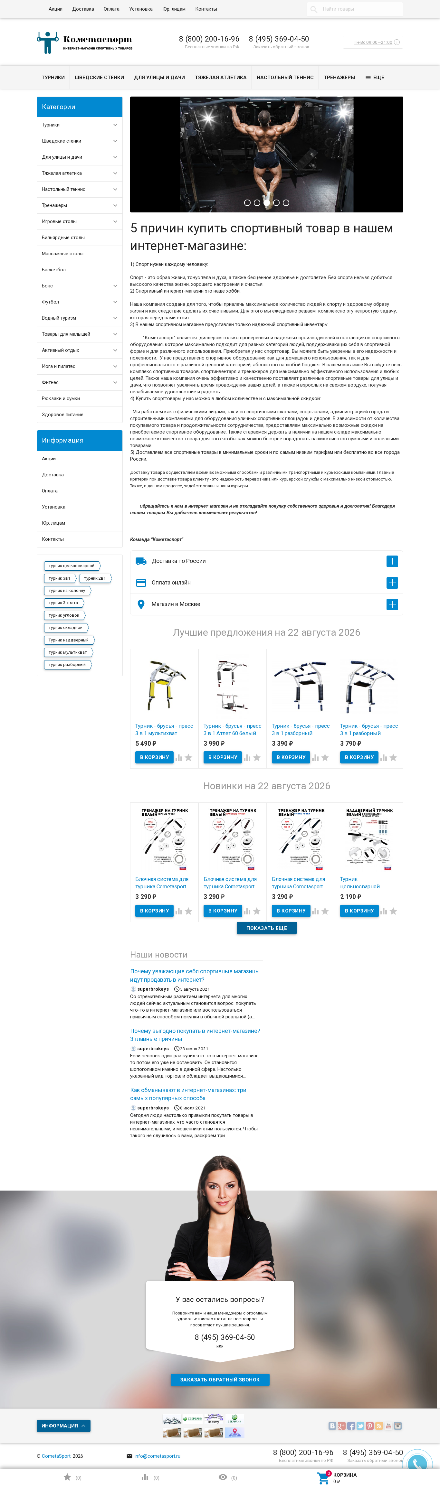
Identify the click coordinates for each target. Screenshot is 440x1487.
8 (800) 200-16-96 (209, 38)
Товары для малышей (66, 334)
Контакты (206, 9)
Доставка (83, 9)
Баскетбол (54, 270)
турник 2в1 (95, 578)
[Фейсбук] (352, 1426)
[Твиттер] (361, 1426)
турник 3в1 (59, 578)
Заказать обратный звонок (281, 46)
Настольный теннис (285, 77)
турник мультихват (68, 652)
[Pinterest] (370, 1426)
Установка (141, 9)
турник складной (65, 627)
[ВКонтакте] (333, 1426)
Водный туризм (59, 318)
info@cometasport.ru (153, 1456)
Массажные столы (62, 254)
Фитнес (50, 382)
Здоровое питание (62, 414)
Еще (374, 77)
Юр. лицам (174, 9)
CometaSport (56, 1456)
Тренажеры (339, 77)
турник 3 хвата (63, 602)
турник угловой (64, 615)
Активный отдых (60, 350)
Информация (60, 1426)
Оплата (112, 9)
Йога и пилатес (58, 366)
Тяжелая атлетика (221, 77)
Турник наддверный (69, 640)
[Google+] (342, 1426)
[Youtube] (389, 1426)
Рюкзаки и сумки (61, 398)
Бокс (47, 286)
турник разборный (67, 664)
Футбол (50, 302)
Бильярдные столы (63, 237)
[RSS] (380, 1426)
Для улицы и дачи (159, 77)
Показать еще (266, 928)
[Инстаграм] (398, 1426)
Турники (53, 77)
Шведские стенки (99, 77)
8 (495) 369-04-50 (279, 38)
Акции (55, 9)
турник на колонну (67, 590)
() (72, 1477)
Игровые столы (59, 221)
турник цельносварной (71, 565)
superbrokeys (153, 989)
